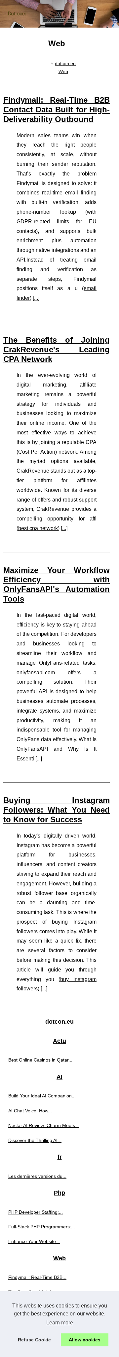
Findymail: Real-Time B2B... (37, 1277)
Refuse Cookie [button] (34, 1339)
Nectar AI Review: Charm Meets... (43, 1125)
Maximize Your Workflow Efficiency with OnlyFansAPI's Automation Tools (56, 584)
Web (63, 71)
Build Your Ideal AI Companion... (42, 1095)
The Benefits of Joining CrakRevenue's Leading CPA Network (56, 349)
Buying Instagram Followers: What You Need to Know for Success (56, 810)
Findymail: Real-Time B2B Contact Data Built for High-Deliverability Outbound (56, 109)
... (36, 298)
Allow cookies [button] (84, 1339)
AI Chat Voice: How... (30, 1110)
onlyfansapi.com (36, 672)
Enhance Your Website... (34, 1241)
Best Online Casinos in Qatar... (40, 1060)
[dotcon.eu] (59, 14)
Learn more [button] (59, 1322)
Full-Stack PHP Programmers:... (41, 1226)
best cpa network (38, 528)
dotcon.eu (65, 63)
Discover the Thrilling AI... (34, 1140)
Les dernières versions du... (37, 1176)
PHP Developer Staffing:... (35, 1212)
